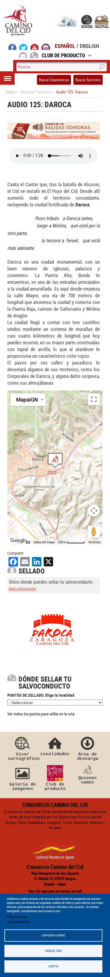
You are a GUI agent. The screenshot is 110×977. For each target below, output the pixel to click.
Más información (22, 589)
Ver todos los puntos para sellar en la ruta (41, 714)
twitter (23, 47)
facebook (12, 47)
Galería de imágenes (22, 786)
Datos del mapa (44, 542)
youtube (34, 47)
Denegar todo (53, 950)
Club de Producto (63, 55)
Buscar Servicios (88, 79)
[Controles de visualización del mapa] (94, 510)
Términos (94, 542)
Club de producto (55, 786)
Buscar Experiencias (54, 79)
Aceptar (53, 966)
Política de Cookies (17, 917)
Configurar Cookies (53, 935)
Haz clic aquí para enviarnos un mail (55, 891)
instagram (45, 47)
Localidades (55, 753)
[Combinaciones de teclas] (28, 542)
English (89, 45)
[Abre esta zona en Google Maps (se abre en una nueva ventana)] (18, 540)
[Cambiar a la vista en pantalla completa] (94, 399)
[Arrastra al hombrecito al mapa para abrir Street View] (94, 531)
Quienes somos (87, 780)
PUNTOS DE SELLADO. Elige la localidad (40, 695)
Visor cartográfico (22, 756)
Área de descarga (87, 756)
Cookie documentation (18, 922)
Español (65, 45)
